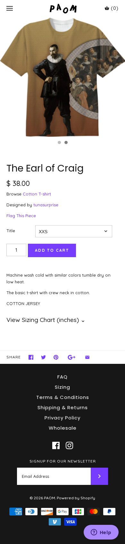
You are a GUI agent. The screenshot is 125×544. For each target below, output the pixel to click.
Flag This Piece (21, 215)
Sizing (62, 387)
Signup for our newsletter (62, 461)
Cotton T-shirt (37, 193)
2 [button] (66, 143)
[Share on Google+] (71, 357)
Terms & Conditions (62, 397)
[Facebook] (56, 445)
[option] (62, 77)
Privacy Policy (62, 417)
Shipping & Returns (63, 407)
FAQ (62, 376)
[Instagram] (69, 445)
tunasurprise (45, 204)
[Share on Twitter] (43, 357)
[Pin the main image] (56, 357)
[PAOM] (62, 8)
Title (10, 230)
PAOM (49, 497)
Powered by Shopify (76, 497)
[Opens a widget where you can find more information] (101, 533)
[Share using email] (87, 357)
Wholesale (63, 428)
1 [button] (59, 143)
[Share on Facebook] (31, 357)
